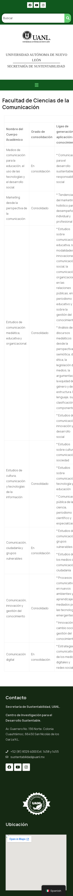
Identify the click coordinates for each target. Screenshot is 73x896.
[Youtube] (36, 5)
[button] (36, 85)
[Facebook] (30, 5)
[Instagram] (43, 5)
